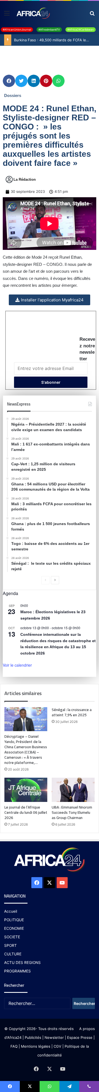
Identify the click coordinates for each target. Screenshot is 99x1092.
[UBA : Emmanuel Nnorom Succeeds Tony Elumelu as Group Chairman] (73, 790)
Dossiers (12, 95)
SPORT (10, 945)
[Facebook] (36, 882)
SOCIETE (12, 937)
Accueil (10, 911)
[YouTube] (62, 882)
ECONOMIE (14, 928)
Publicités (33, 1037)
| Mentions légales (34, 1046)
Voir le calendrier (17, 665)
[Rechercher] (92, 15)
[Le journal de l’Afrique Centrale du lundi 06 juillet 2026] (25, 790)
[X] (49, 882)
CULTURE (12, 954)
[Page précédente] (45, 580)
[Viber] (89, 1086)
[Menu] (7, 15)
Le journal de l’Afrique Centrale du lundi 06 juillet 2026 (25, 812)
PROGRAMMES (17, 971)
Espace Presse (79, 1037)
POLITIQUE (14, 920)
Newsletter (54, 1037)
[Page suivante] (55, 580)
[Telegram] (69, 1086)
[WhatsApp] (49, 1086)
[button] (9, 81)
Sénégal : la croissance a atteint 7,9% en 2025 (72, 712)
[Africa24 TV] (33, 13)
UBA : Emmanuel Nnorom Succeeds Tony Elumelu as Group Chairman (72, 812)
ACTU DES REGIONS (22, 962)
